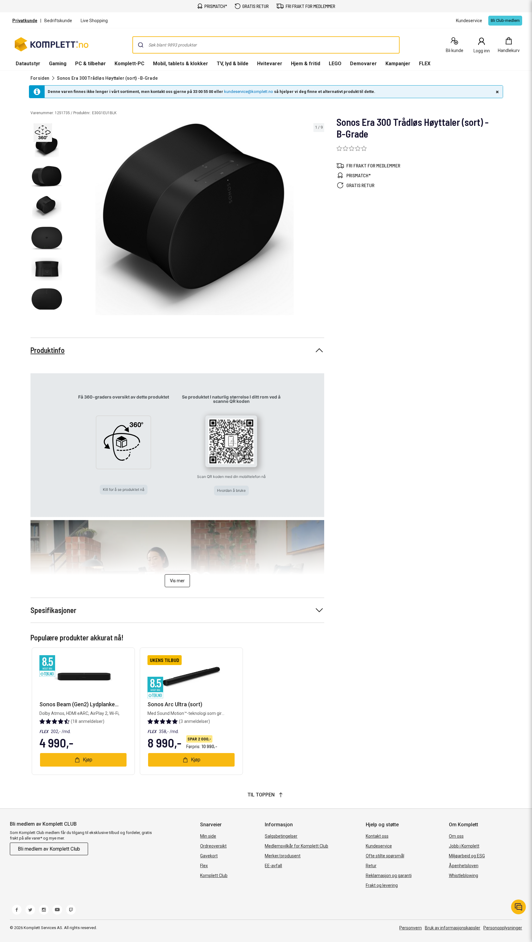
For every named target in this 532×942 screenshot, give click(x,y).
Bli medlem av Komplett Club (49, 849)
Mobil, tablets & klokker (180, 63)
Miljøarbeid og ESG (467, 855)
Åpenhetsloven (463, 865)
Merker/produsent (282, 855)
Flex (204, 865)
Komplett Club (214, 875)
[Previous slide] (70, 220)
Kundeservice (379, 846)
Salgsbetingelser (281, 836)
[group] (194, 219)
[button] (44, 132)
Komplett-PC (129, 63)
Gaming (57, 63)
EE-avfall (273, 865)
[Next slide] (318, 220)
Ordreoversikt (213, 846)
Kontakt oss (377, 836)
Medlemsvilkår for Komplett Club (296, 846)
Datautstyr (28, 63)
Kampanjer (397, 63)
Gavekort (209, 855)
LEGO (335, 63)
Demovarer (363, 63)
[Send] (140, 45)
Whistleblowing (463, 875)
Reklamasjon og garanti (389, 875)
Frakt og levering (382, 885)
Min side (208, 836)
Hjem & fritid (305, 63)
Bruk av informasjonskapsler (452, 927)
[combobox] (266, 45)
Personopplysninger (502, 927)
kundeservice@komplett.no (248, 91)
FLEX (424, 63)
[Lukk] (496, 92)
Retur (371, 865)
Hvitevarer (269, 63)
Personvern (410, 927)
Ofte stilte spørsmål (385, 855)
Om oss (456, 836)
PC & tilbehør (90, 63)
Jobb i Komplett (464, 846)
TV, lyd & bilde (232, 63)
